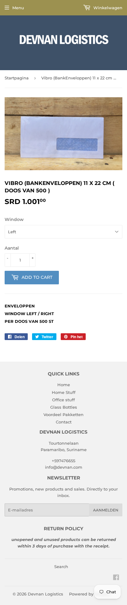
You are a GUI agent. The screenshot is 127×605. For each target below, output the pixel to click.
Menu (18, 7)
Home (63, 384)
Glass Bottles (63, 407)
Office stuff (63, 399)
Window (14, 219)
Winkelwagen (107, 7)
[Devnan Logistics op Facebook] (116, 578)
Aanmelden (105, 510)
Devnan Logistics (45, 593)
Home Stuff (64, 392)
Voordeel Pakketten (63, 414)
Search (61, 566)
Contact (64, 421)
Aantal (12, 248)
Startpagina (17, 77)
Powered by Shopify (89, 593)
